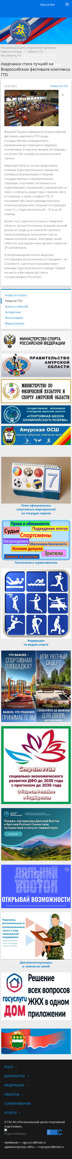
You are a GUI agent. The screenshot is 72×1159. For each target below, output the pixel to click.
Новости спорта (16, 295)
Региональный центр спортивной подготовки (28, 47)
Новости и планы (11, 51)
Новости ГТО (35, 51)
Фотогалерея (14, 318)
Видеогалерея (14, 323)
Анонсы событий (16, 306)
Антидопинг (13, 312)
